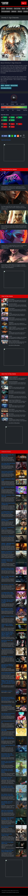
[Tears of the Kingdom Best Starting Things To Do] (21, 740)
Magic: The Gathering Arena (14, 340)
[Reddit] (18, 136)
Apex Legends (11, 299)
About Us (5, 890)
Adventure (7, 85)
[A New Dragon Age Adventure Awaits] (21, 594)
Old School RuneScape (13, 381)
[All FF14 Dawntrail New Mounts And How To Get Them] (21, 675)
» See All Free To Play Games (14, 345)
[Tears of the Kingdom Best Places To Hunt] (21, 788)
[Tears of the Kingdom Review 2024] (21, 732)
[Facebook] (4, 136)
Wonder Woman (5, 263)
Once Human (11, 390)
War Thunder (11, 413)
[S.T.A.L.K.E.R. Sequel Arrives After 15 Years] (21, 530)
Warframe (10, 418)
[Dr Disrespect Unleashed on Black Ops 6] (21, 473)
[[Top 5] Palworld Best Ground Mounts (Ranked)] (21, 828)
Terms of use (16, 890)
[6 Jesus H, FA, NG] (21, 651)
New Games (9, 8)
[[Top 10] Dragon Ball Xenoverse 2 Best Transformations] (21, 715)
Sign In (24, 3)
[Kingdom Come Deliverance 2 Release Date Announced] (21, 554)
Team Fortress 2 (12, 409)
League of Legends (12, 326)
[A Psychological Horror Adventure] (21, 522)
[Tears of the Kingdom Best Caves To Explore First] (21, 812)
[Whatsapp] (12, 136)
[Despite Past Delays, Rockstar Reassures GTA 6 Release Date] (21, 570)
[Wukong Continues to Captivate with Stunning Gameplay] (21, 603)
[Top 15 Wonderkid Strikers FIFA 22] (21, 724)
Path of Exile (11, 395)
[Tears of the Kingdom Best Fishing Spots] (21, 796)
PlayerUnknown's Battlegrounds (15, 400)
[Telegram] (9, 136)
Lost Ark (10, 336)
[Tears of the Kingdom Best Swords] (21, 780)
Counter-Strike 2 (12, 308)
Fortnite (10, 313)
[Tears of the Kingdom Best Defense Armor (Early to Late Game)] (21, 756)
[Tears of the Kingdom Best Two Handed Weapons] (21, 772)
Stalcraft (10, 404)
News (23, 8)
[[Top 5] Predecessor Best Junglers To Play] (21, 837)
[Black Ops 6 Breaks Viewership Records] (21, 465)
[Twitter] (15, 136)
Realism (20, 11)
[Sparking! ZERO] (21, 490)
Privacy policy (10, 890)
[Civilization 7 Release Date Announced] (21, 562)
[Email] (21, 136)
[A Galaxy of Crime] (21, 619)
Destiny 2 (10, 386)
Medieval (14, 11)
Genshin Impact (12, 317)
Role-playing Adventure (6, 88)
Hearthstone (11, 322)
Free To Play (17, 8)
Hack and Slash (14, 85)
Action (2, 85)
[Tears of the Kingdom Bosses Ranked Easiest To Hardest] (21, 764)
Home (3, 8)
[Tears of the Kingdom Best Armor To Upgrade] (21, 804)
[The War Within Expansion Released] (21, 611)
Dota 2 (10, 331)
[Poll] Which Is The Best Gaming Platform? (11, 185)
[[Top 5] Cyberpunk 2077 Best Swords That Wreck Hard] (21, 853)
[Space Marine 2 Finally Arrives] (21, 514)
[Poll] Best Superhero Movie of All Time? (10, 224)
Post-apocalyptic (6, 11)
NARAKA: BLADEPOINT (13, 377)
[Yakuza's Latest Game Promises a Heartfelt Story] (21, 506)
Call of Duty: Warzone (13, 303)
